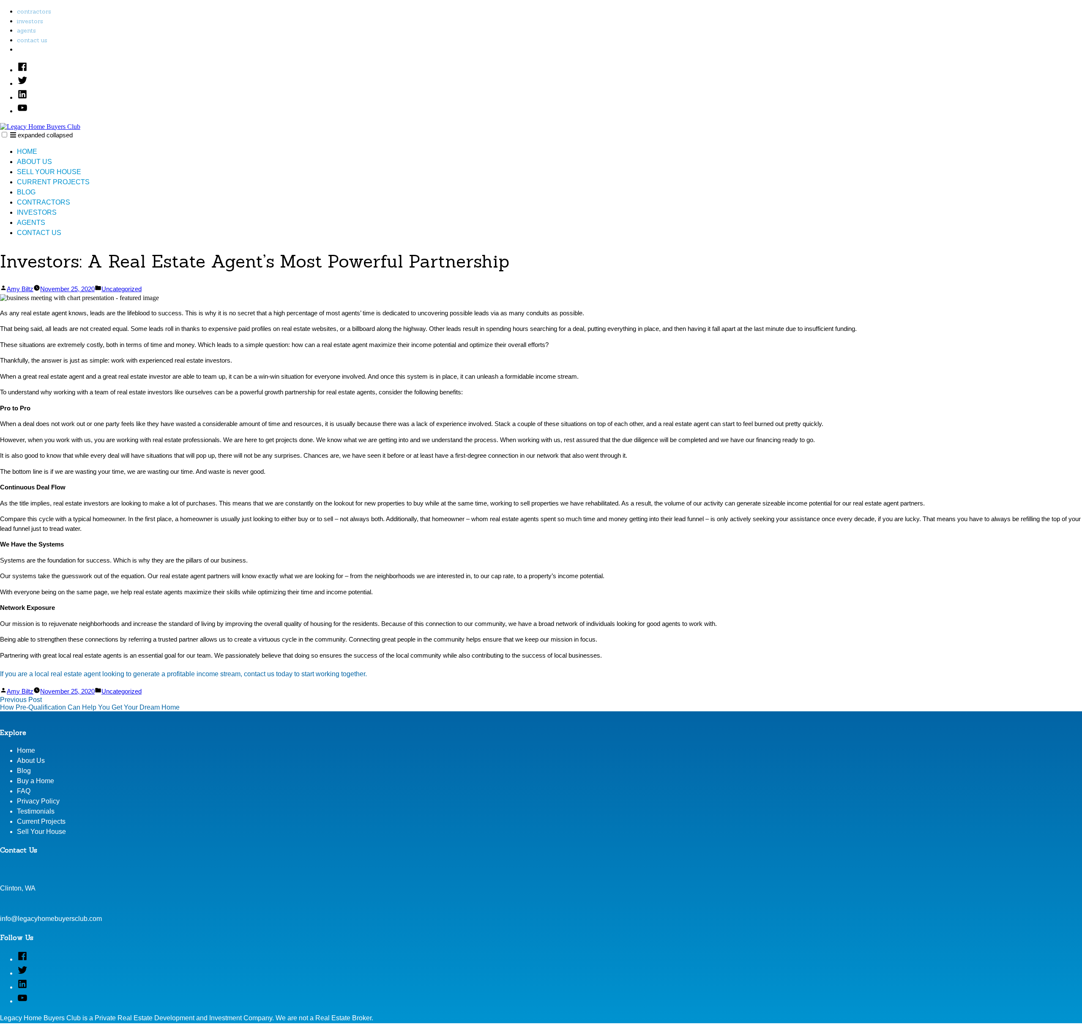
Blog (26, 192)
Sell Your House (49, 171)
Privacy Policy (38, 801)
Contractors (34, 11)
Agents (26, 30)
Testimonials (36, 811)
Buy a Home (35, 780)
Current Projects (53, 182)
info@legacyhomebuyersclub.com (51, 918)
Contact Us (32, 40)
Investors (30, 21)
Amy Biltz (20, 288)
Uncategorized (121, 288)
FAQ (23, 791)
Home (27, 151)
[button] (4, 134)
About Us (34, 161)
